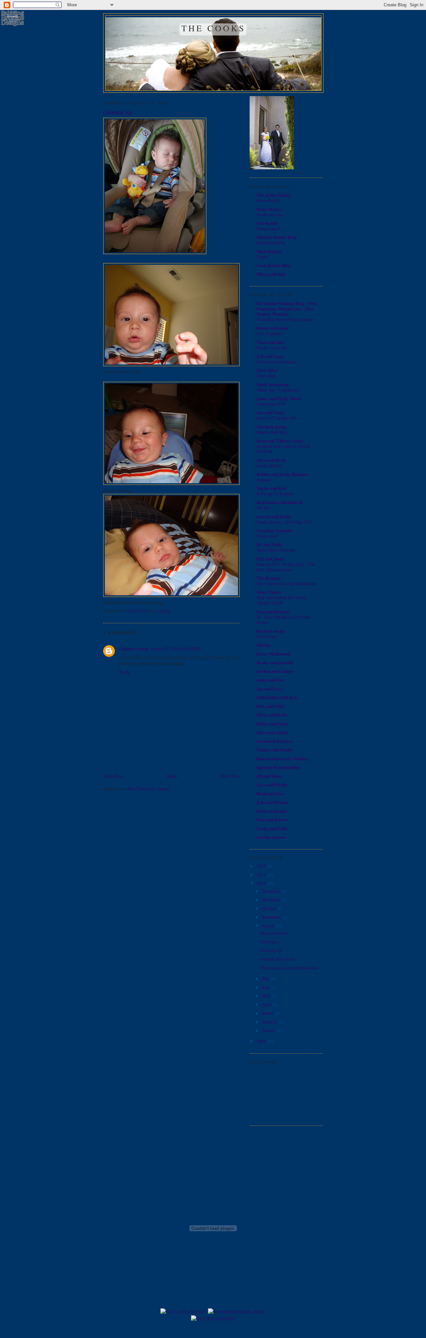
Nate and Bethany (273, 611)
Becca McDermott (274, 654)
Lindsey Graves (133, 648)
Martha (264, 645)
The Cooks (213, 28)
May (266, 996)
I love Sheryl (267, 636)
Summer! (264, 479)
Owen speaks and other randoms (289, 967)
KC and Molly (270, 544)
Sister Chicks (269, 592)
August (269, 926)
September (272, 917)
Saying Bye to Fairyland (276, 549)
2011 (262, 875)
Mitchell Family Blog (277, 237)
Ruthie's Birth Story (272, 432)
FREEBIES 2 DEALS (277, 697)
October (269, 908)
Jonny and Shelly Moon (279, 398)
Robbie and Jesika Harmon (282, 474)
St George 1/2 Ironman (275, 493)
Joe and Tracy (270, 688)
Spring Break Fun (271, 242)
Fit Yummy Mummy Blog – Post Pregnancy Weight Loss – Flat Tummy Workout (287, 308)
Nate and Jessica (272, 819)
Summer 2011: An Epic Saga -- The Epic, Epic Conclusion (286, 566)
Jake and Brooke (273, 802)
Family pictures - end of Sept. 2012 (285, 521)
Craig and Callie (272, 828)
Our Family (268, 223)
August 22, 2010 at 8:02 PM (175, 649)
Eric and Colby (271, 706)
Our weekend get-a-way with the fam (286, 583)
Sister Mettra (269, 209)
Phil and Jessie (270, 558)
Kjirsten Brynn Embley (279, 767)
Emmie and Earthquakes (276, 361)
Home (172, 776)
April (267, 1004)
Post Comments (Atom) (148, 789)
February (270, 1022)
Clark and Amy (271, 342)
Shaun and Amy (271, 274)
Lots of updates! (270, 333)
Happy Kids (266, 375)
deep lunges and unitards (280, 502)
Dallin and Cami (272, 723)
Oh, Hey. (264, 507)
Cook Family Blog (274, 265)
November (272, 900)
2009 (262, 1041)
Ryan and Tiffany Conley (280, 440)
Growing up (271, 950)
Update (262, 256)
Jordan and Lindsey (275, 671)
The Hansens (269, 578)
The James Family (274, 195)
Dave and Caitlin (272, 732)
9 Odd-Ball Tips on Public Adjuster (285, 319)
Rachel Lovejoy (271, 631)
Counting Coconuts (274, 530)
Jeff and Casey (270, 356)
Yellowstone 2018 (271, 403)
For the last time (269, 214)
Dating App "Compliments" (279, 389)
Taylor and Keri (272, 488)
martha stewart (271, 837)
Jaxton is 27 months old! (276, 417)
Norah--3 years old (272, 347)
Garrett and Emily (274, 516)
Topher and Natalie (275, 749)
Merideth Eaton (271, 426)
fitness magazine (272, 811)
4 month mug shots (277, 959)
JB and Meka (269, 776)
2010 (262, 883)
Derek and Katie (272, 714)
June (266, 987)
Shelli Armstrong (273, 384)
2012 (262, 866)
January (269, 1030)
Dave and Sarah (271, 460)
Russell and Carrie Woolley (282, 758)
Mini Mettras (269, 251)
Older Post (230, 776)
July (266, 978)
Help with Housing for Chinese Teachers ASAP (281, 600)
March (268, 1013)
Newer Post (113, 776)
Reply (124, 672)
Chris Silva (267, 370)
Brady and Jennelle (275, 662)
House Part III (268, 200)
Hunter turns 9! (269, 228)
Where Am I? (268, 535)
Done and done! (274, 933)
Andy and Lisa (270, 679)
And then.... (270, 942)
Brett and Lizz (270, 793)
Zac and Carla (270, 412)
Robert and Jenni (273, 328)
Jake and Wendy (272, 784)
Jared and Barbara (275, 741)
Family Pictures (269, 465)
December (271, 891)
